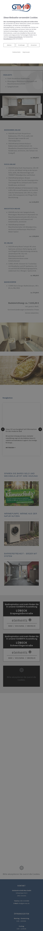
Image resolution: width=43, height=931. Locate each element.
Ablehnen (9, 45)
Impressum (26, 52)
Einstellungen (21, 45)
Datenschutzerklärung (16, 37)
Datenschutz (16, 52)
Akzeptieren (34, 45)
